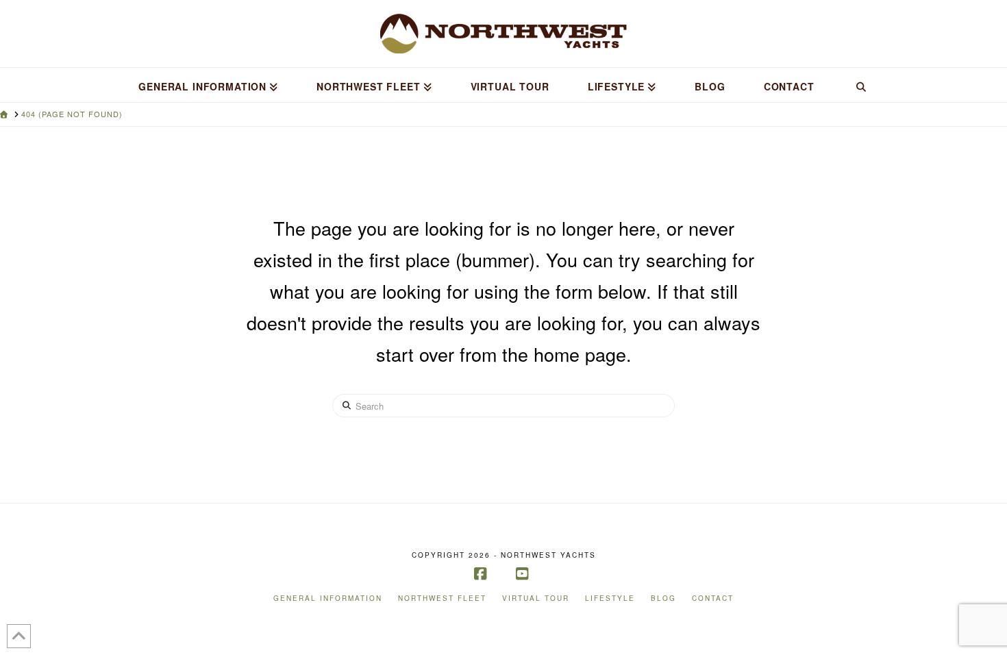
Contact (713, 598)
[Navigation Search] (860, 85)
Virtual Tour (535, 598)
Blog (663, 598)
